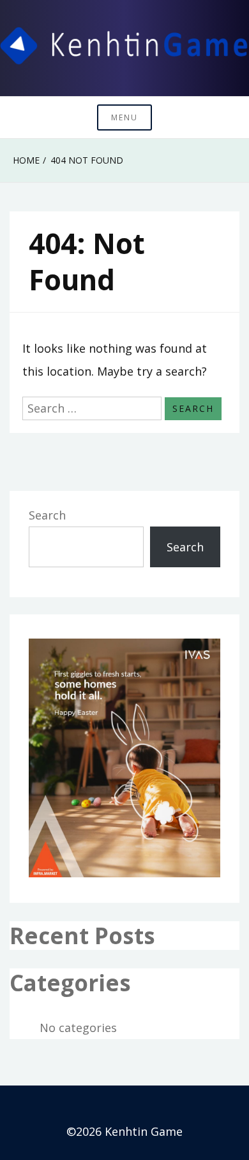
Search (47, 515)
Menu (124, 117)
